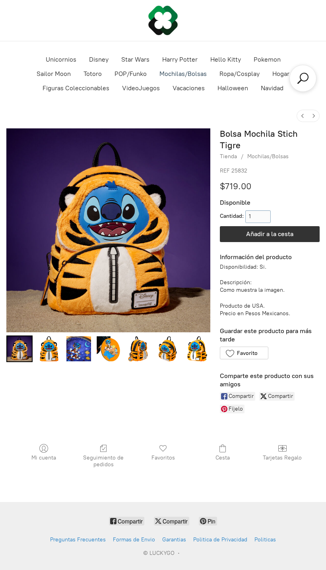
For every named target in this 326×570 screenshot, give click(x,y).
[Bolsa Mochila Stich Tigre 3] (108, 348)
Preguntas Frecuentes (78, 539)
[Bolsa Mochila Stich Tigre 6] (197, 348)
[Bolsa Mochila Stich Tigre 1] (49, 348)
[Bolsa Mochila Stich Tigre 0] (19, 348)
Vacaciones (189, 88)
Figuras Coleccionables (76, 88)
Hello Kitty (225, 59)
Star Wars (135, 59)
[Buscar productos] (303, 78)
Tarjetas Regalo (282, 457)
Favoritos (163, 457)
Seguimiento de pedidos (103, 461)
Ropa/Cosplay (239, 74)
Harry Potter (180, 59)
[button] (244, 353)
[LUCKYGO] (163, 20)
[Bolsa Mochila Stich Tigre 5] (167, 348)
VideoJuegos (141, 88)
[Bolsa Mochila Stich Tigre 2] (79, 348)
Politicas (265, 539)
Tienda (228, 156)
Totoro (92, 74)
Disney (99, 59)
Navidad (272, 88)
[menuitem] (302, 116)
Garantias (174, 539)
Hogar (280, 74)
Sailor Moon (54, 74)
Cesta (222, 457)
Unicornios (61, 59)
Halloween (232, 88)
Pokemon (267, 59)
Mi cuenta (43, 457)
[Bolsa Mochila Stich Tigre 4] (138, 348)
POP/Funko (130, 74)
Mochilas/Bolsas (183, 74)
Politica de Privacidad (220, 539)
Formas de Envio (134, 539)
